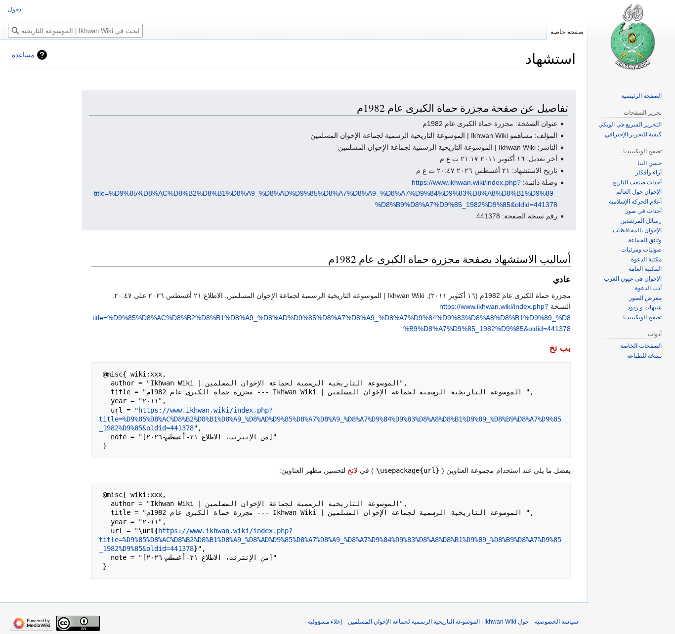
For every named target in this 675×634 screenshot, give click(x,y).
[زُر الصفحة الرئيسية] (631, 39)
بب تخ (560, 348)
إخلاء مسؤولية (325, 621)
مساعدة (23, 55)
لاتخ (352, 470)
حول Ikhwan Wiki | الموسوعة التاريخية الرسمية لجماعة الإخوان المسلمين (438, 621)
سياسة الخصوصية (556, 621)
